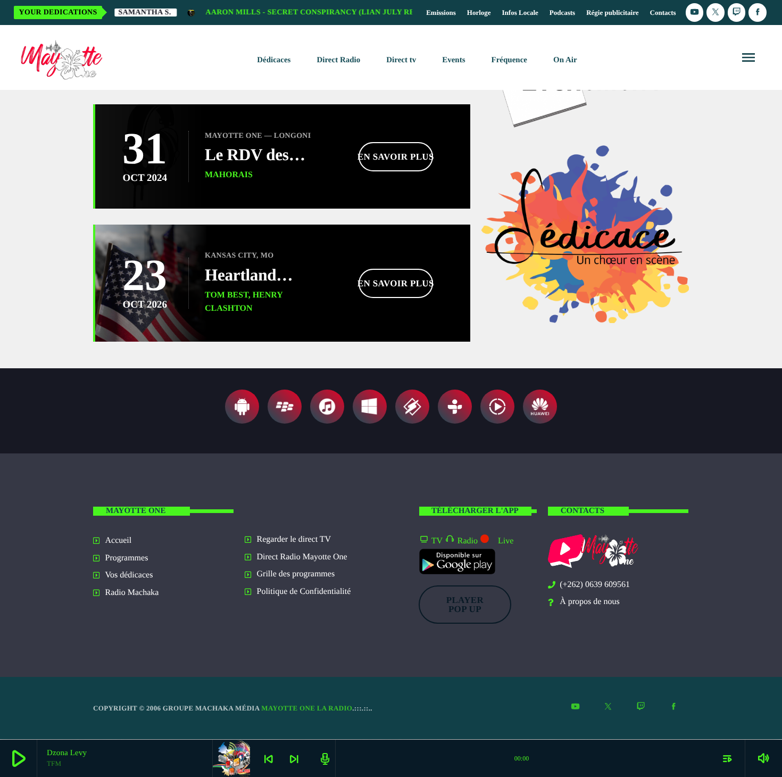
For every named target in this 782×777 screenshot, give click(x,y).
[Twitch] (737, 12)
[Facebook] (757, 12)
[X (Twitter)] (715, 12)
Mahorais (229, 174)
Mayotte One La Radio (306, 708)
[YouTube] (695, 12)
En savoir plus (396, 157)
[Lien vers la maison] (59, 57)
